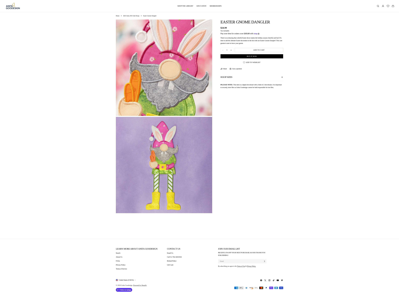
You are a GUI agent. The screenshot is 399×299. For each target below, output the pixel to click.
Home (117, 16)
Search (118, 253)
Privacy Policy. (251, 266)
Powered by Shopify (140, 285)
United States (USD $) (126, 280)
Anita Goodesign (126, 285)
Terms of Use (241, 266)
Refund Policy (171, 261)
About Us (119, 257)
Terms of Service (121, 269)
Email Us (170, 253)
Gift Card (170, 265)
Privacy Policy (120, 265)
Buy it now (252, 56)
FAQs (118, 261)
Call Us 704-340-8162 (174, 257)
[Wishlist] (388, 6)
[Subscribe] (264, 261)
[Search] (378, 6)
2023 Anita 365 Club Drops (131, 16)
